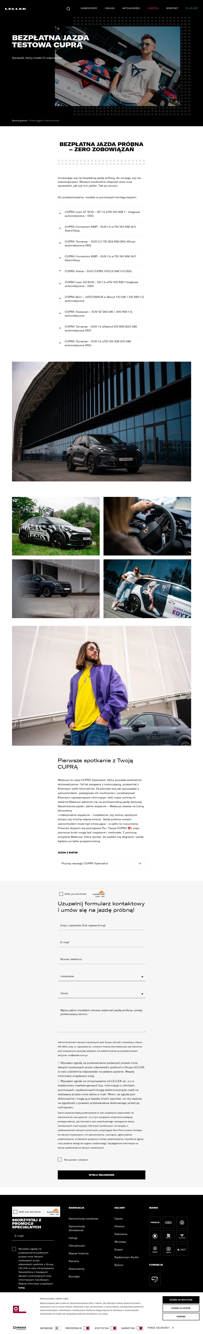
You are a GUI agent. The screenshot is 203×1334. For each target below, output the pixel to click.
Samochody (89, 8)
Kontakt (172, 8)
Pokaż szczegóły (159, 1327)
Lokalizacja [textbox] (67, 976)
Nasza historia (78, 1253)
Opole (118, 1218)
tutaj (91, 1076)
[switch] (87, 1328)
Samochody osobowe (83, 1218)
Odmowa (181, 1316)
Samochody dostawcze (77, 1228)
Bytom (118, 1265)
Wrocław (120, 1241)
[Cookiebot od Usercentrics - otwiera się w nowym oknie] (19, 1328)
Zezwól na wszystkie (181, 1300)
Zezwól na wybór (180, 1308)
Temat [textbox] (64, 993)
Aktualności (131, 8)
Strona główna (19, 120)
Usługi (109, 8)
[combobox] (101, 976)
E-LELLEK (192, 8)
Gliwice (119, 1226)
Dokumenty (76, 1268)
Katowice (120, 1234)
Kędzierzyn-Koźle (126, 1257)
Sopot (118, 1249)
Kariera (153, 8)
